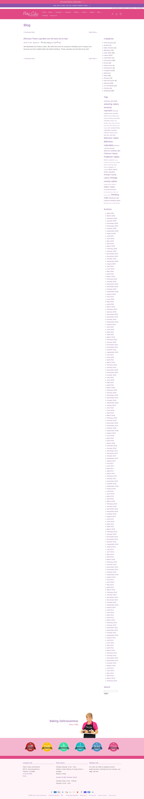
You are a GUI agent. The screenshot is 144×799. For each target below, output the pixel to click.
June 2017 (110, 466)
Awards (106, 45)
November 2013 (112, 569)
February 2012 (112, 622)
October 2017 (111, 456)
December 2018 (112, 423)
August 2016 (111, 488)
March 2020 (111, 387)
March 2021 (111, 362)
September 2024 (112, 261)
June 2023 (110, 299)
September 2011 (112, 635)
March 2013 (111, 590)
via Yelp (54, 42)
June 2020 (110, 380)
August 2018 (111, 433)
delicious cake (113, 132)
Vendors (107, 88)
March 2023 (111, 307)
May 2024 (110, 271)
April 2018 (110, 440)
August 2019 (111, 405)
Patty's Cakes (109, 187)
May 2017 (110, 468)
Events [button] (84, 12)
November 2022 (112, 317)
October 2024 (111, 259)
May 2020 (110, 382)
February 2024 (112, 279)
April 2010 (110, 675)
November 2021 (112, 347)
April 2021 (110, 360)
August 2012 (111, 607)
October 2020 (111, 375)
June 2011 (110, 643)
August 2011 (111, 638)
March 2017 (111, 473)
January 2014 (111, 564)
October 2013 (111, 572)
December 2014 (112, 537)
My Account (123, 8)
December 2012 (112, 597)
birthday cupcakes (115, 123)
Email (24, 776)
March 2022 (111, 337)
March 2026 (111, 216)
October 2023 (111, 289)
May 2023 (110, 301)
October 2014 (111, 542)
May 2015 (110, 524)
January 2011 (111, 655)
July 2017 (110, 463)
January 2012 (111, 625)
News (106, 75)
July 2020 (110, 377)
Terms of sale (112, 795)
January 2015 (111, 534)
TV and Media (109, 85)
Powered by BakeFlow (54, 795)
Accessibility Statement (72, 795)
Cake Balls (107, 53)
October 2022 (111, 319)
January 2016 (111, 506)
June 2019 (110, 410)
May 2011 (110, 645)
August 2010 (111, 665)
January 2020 (111, 392)
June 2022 (110, 329)
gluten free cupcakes (115, 162)
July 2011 (110, 640)
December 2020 (112, 370)
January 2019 (111, 420)
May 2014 (110, 554)
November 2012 (112, 600)
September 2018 (112, 430)
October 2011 (111, 632)
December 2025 (112, 223)
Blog (27, 25)
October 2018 (111, 428)
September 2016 (112, 486)
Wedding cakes (115, 200)
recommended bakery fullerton (110, 192)
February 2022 (112, 339)
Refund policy (83, 795)
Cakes (106, 55)
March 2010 (111, 678)
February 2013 (112, 592)
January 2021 (111, 367)
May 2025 (110, 241)
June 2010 (110, 670)
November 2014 (112, 539)
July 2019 (110, 408)
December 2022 (112, 314)
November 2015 (112, 511)
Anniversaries (108, 42)
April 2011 (110, 648)
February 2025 (112, 248)
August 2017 (111, 461)
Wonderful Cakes (108, 203)
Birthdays (107, 50)
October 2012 (111, 602)
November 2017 (112, 453)
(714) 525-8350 (139, 8)
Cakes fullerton (113, 125)
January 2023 (111, 312)
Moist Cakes (113, 169)
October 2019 (111, 400)
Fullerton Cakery (111, 153)
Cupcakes (107, 60)
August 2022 (111, 324)
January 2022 (111, 342)
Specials (107, 83)
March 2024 (111, 276)
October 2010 (111, 663)
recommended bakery (110, 189)
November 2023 (112, 286)
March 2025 (111, 246)
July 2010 (110, 668)
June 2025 (110, 238)
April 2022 (110, 334)
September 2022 (112, 322)
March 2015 (111, 529)
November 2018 (112, 425)
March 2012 (111, 620)
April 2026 (110, 213)
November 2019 (112, 398)
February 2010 (112, 681)
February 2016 (112, 504)
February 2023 (112, 309)
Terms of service (102, 795)
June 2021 (110, 357)
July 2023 (110, 296)
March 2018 (111, 443)
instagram (110, 167)
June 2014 (110, 552)
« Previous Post (29, 32)
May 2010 (110, 673)
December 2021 (112, 345)
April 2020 (110, 385)
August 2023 (111, 294)
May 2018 (110, 438)
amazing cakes (111, 104)
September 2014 (112, 544)
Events (106, 63)
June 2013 (110, 582)
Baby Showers (109, 48)
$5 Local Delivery (116, 8)
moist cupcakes (109, 172)
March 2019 (111, 415)
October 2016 (111, 483)
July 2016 (110, 491)
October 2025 (111, 228)
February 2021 (112, 365)
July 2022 (110, 327)
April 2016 (110, 499)
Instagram (107, 70)
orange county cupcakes (110, 184)
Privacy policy (92, 795)
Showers (107, 78)
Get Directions (131, 8)
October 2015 (111, 514)
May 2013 (110, 584)
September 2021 (112, 352)
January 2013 (111, 595)
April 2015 (110, 526)
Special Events (109, 80)
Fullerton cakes (111, 157)
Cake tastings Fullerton (114, 128)
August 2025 (111, 233)
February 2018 (112, 446)
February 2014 (112, 562)
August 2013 (111, 577)
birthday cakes (107, 123)
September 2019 (112, 403)
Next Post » (93, 32)
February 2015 (112, 531)
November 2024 (112, 256)
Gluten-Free (108, 65)
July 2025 (110, 236)
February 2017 (112, 476)
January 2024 (111, 281)
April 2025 (110, 243)
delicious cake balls (109, 135)
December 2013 (112, 567)
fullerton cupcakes (109, 160)
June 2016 (110, 494)
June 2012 (110, 612)
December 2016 (112, 481)
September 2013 (112, 574)
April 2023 (110, 304)
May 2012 (110, 615)
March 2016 (111, 501)
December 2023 (112, 284)
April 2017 (110, 471)
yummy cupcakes (116, 203)
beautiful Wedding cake (113, 115)
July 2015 (110, 519)
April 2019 (110, 413)
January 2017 (111, 478)
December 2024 (112, 254)
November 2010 (112, 660)
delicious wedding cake (112, 151)
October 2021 (111, 350)
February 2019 (112, 418)
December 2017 (112, 451)
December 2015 (112, 509)
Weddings (107, 91)
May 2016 (110, 496)
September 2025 (112, 231)
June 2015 (110, 521)
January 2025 (111, 251)
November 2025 (112, 226)
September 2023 (112, 291)
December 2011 (112, 627)
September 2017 (112, 458)
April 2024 (110, 274)
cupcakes (107, 130)
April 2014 (110, 557)
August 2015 (111, 516)
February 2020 (112, 390)
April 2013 (110, 587)
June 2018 (110, 435)
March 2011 (111, 650)
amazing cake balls (110, 101)
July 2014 (110, 549)
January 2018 (111, 448)
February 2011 (112, 653)
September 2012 (112, 605)
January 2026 (111, 221)
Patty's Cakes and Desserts (39, 795)
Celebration (108, 58)
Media (106, 73)
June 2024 (110, 269)
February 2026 (112, 218)
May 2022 (110, 332)
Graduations (108, 68)
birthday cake (113, 120)
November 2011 (112, 630)
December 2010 (112, 658)
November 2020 (112, 372)
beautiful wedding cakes (110, 118)
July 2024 (110, 266)
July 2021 (110, 355)
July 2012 (110, 610)
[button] (51, 12)
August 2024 (111, 264)
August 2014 (111, 547)
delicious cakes (111, 138)
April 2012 (110, 617)
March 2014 (111, 559)
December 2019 (112, 395)
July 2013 (110, 579)
